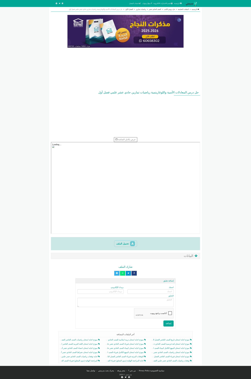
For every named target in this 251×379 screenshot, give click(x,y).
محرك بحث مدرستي (106, 371)
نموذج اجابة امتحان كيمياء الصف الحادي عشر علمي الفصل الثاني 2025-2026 (124, 348)
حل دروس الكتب (169, 9)
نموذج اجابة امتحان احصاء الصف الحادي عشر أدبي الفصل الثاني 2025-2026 (78, 348)
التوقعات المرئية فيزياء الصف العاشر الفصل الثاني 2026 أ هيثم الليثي (124, 357)
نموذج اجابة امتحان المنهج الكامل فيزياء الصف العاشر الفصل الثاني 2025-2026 (124, 352)
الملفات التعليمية (183, 9)
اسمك (171, 287)
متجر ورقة (121, 371)
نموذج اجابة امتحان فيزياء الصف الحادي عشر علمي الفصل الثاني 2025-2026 (124, 344)
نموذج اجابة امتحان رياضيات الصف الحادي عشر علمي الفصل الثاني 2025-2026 (170, 352)
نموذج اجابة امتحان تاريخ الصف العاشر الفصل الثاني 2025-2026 (170, 340)
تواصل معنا (91, 371)
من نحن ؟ (132, 371)
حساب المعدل (134, 3)
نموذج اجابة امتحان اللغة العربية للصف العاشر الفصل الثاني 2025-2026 (78, 344)
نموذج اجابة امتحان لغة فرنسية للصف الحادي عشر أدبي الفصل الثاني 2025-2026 (170, 344)
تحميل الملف (122, 243)
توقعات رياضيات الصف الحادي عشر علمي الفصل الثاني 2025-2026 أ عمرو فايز (170, 361)
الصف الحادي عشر (155, 9)
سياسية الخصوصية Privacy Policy (151, 371)
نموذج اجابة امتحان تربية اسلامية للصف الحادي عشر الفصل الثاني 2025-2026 (124, 340)
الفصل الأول (129, 9)
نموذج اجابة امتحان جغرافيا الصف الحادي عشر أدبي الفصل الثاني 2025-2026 (78, 352)
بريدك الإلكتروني (117, 287)
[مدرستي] (192, 3)
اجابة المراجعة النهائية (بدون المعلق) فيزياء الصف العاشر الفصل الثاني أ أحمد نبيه (124, 361)
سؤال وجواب (146, 3)
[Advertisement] (125, 68)
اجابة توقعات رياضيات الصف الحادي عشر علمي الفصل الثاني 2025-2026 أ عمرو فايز (78, 357)
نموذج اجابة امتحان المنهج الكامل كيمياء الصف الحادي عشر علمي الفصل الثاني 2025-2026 (170, 348)
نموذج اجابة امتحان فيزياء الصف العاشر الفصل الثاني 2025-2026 (170, 357)
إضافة (168, 323)
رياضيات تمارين (141, 9)
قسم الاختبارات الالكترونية (162, 3)
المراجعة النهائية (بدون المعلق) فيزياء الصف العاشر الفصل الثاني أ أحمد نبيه (78, 361)
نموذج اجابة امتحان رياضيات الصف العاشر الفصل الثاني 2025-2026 (78, 340)
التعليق (171, 296)
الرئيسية (177, 3)
